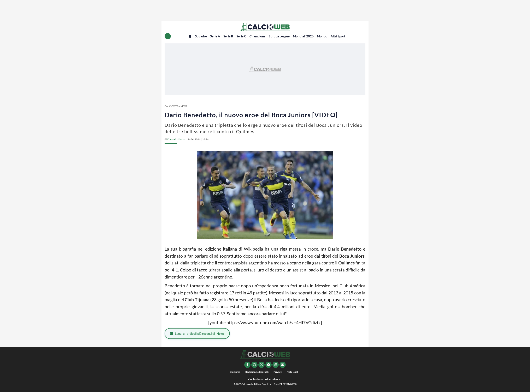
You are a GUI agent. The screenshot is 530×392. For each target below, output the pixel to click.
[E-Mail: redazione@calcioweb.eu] (282, 365)
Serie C (241, 36)
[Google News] (275, 365)
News (184, 106)
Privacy (277, 371)
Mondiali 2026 (303, 36)
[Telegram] (268, 365)
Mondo (322, 36)
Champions (257, 36)
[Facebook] (247, 365)
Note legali (292, 371)
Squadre (201, 36)
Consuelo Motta (175, 139)
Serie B (228, 36)
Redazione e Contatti (257, 371)
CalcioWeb (171, 106)
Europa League (279, 36)
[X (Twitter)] (261, 365)
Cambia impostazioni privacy (264, 379)
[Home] (190, 36)
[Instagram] (254, 365)
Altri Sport (338, 36)
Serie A (215, 36)
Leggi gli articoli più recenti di (199, 333)
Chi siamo (235, 371)
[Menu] (168, 36)
